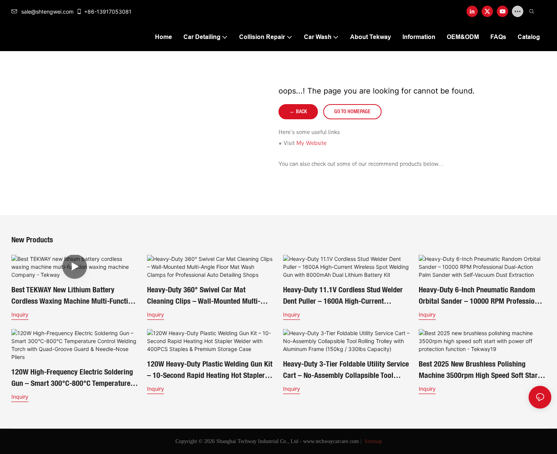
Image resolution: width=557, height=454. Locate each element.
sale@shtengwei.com (47, 11)
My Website (311, 143)
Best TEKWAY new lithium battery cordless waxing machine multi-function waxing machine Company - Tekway (73, 296)
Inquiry (19, 314)
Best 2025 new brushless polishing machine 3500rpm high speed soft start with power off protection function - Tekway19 (479, 370)
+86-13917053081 (107, 11)
